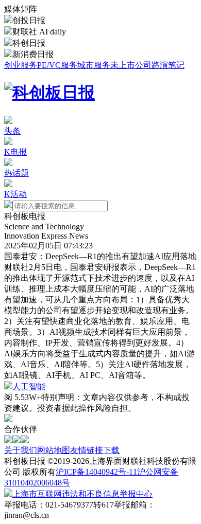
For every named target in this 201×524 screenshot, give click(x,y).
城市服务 (93, 65)
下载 (111, 450)
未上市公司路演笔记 (147, 65)
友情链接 (86, 450)
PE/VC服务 (57, 65)
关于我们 (20, 450)
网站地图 (53, 450)
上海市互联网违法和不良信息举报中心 (82, 494)
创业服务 (20, 65)
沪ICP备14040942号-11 (96, 471)
